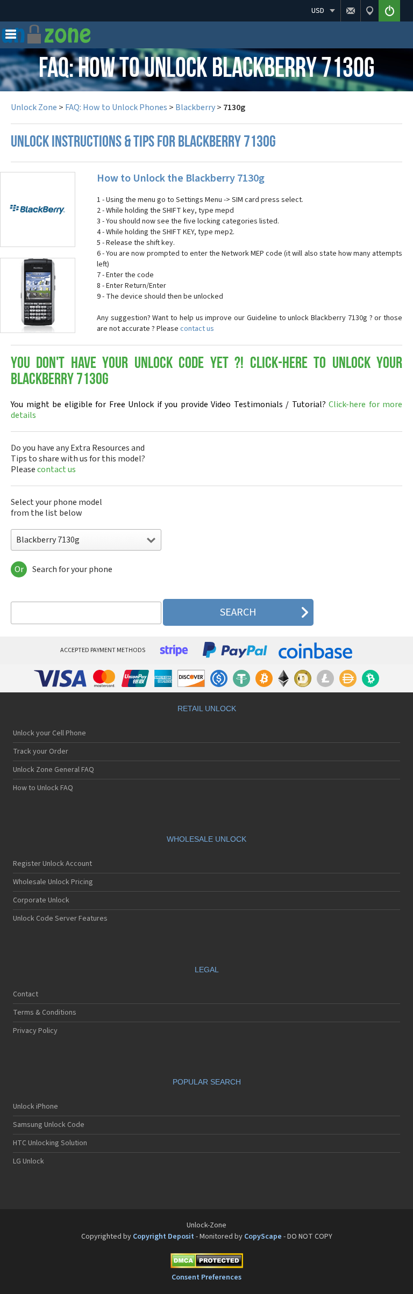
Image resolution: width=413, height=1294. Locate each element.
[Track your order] (369, 10)
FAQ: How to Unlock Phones (116, 107)
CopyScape (263, 1236)
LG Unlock (28, 1161)
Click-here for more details (206, 410)
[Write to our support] (350, 10)
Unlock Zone (34, 107)
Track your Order (40, 751)
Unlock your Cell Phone (49, 733)
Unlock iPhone (35, 1106)
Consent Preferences (206, 1277)
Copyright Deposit (163, 1236)
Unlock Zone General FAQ (53, 769)
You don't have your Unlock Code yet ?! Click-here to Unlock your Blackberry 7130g (206, 372)
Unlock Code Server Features (60, 918)
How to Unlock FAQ (43, 788)
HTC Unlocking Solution (50, 1143)
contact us (197, 328)
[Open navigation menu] (10, 36)
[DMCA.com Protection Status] (206, 1262)
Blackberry (195, 107)
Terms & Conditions (44, 1012)
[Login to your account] (389, 10)
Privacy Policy (35, 1030)
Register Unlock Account (52, 863)
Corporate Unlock (41, 900)
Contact (25, 994)
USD (317, 10)
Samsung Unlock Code (48, 1124)
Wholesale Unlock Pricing (53, 882)
